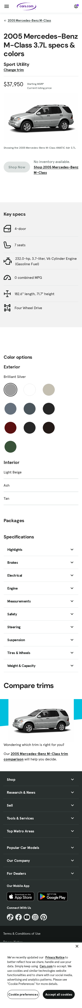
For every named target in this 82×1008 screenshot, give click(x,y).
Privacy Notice (54, 957)
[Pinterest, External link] (43, 917)
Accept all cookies (58, 994)
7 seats (20, 245)
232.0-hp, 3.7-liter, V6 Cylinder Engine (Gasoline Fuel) (46, 261)
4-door (20, 228)
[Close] (77, 946)
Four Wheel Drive (28, 308)
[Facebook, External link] (18, 917)
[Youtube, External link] (27, 917)
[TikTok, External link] (10, 917)
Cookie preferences (23, 994)
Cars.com (46, 966)
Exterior (12, 367)
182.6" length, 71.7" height (34, 293)
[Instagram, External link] (35, 917)
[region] (41, 975)
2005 (29, 20)
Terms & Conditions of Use (22, 934)
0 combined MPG (28, 277)
